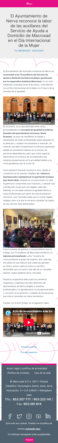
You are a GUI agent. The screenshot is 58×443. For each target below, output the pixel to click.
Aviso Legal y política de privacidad (27, 368)
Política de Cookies (18, 372)
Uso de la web (43, 372)
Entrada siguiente (29, 352)
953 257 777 (22, 399)
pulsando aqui (32, 429)
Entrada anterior (29, 347)
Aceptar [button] (29, 439)
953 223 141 (42, 399)
